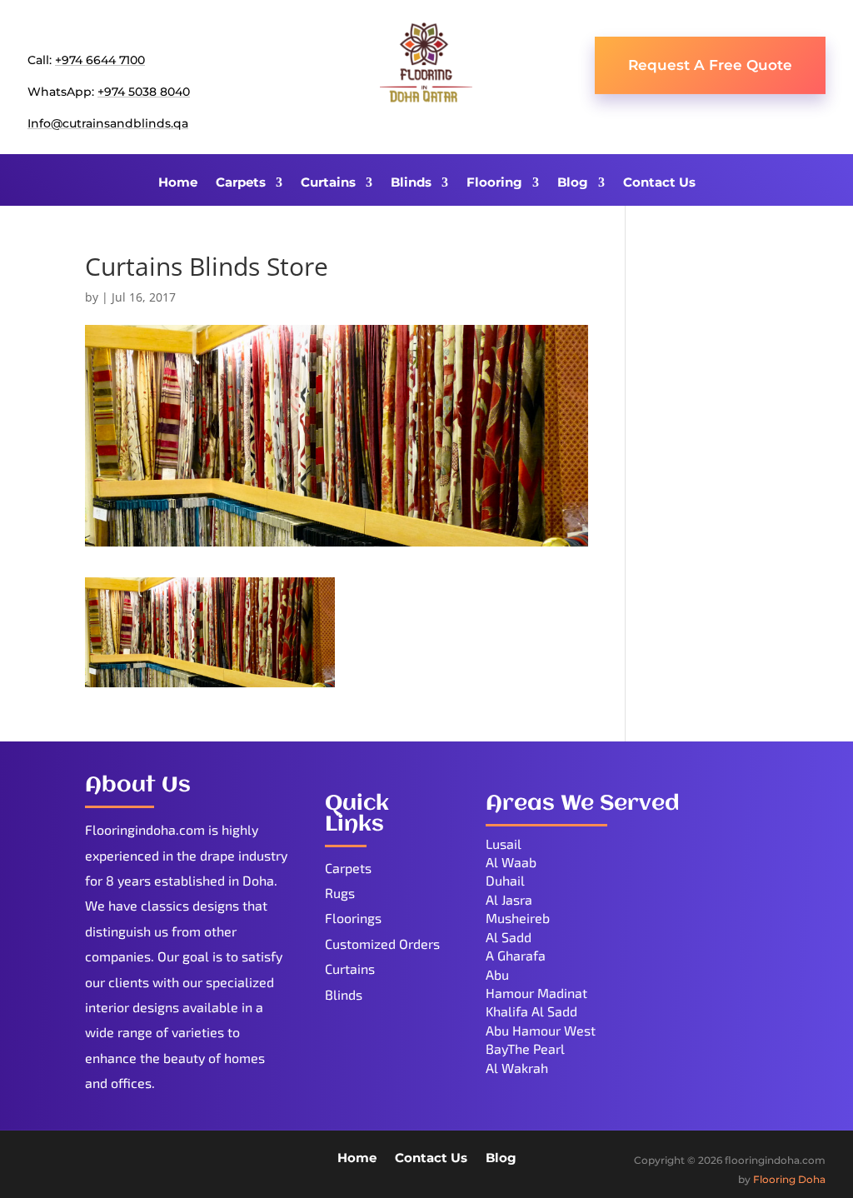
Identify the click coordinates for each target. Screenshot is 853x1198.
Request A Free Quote (710, 65)
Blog (572, 183)
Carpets (241, 183)
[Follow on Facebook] (40, 1162)
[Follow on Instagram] (140, 1162)
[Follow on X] (74, 1162)
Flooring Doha (789, 1179)
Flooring (494, 183)
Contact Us (659, 183)
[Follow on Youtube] (107, 1162)
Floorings (353, 918)
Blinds (411, 183)
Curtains (328, 183)
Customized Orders (382, 943)
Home (177, 183)
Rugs (340, 893)
